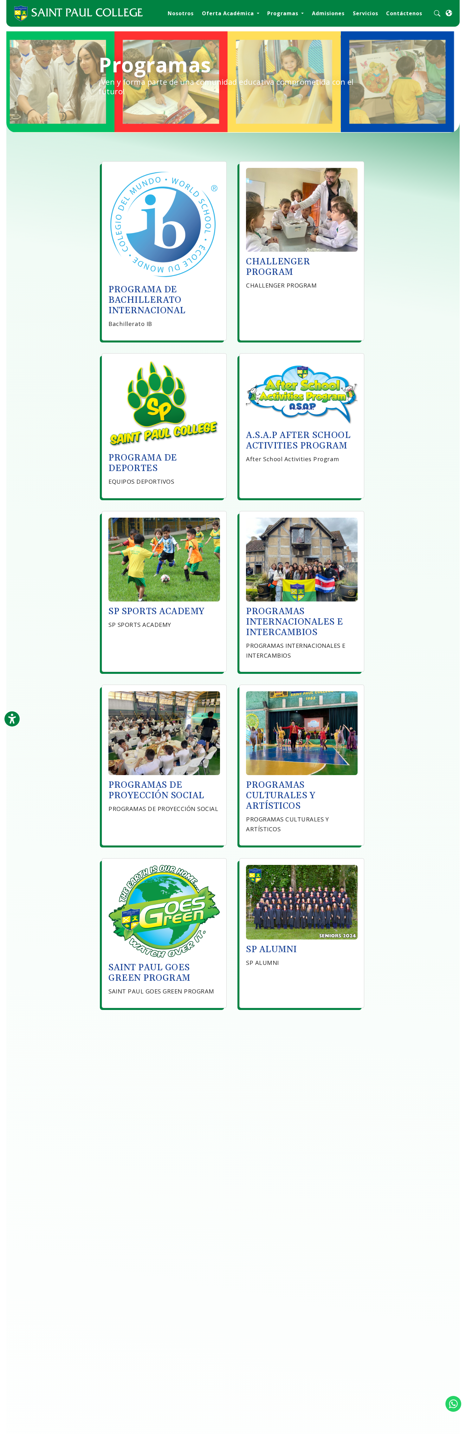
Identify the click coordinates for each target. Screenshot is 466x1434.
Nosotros (181, 13)
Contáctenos (404, 13)
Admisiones (328, 13)
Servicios (365, 13)
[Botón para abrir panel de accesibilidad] (12, 719)
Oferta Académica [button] (229, 13)
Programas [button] (283, 13)
